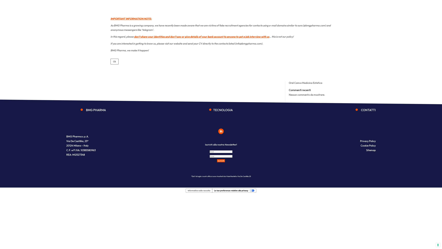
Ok (114, 61)
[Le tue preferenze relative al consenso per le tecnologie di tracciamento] (438, 245)
